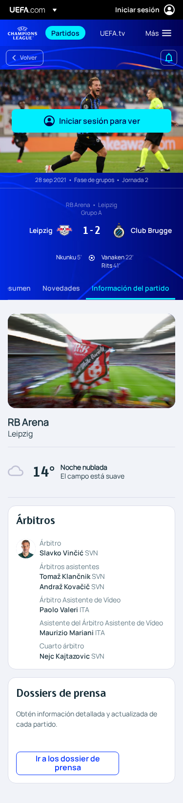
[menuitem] (67, 32)
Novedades (61, 288)
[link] (65, 32)
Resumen (15, 288)
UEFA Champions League (22, 33)
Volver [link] (28, 57)
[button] (156, 32)
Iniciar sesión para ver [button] (99, 120)
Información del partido (130, 288)
